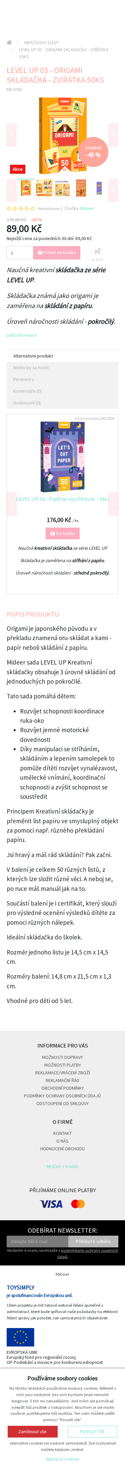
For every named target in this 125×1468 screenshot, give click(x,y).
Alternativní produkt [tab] (33, 356)
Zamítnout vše (32, 1431)
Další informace (22, 335)
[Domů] (9, 42)
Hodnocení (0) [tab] (27, 403)
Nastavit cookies (62, 1459)
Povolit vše (92, 1431)
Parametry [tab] (23, 379)
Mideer (87, 208)
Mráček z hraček (63, 1166)
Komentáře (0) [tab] (27, 391)
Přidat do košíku (59, 252)
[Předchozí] (12, 135)
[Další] (113, 190)
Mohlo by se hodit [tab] (31, 368)
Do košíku (65, 533)
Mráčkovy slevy (41, 43)
